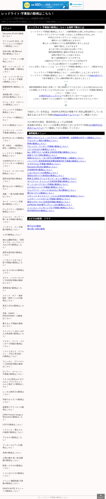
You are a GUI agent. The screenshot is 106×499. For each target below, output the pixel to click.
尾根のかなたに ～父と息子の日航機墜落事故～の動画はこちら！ (55, 158)
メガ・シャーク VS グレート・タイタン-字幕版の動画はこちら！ (13, 79)
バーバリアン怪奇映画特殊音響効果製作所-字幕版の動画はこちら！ (56, 161)
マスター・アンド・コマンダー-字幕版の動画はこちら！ (13, 343)
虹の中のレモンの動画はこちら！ (13, 139)
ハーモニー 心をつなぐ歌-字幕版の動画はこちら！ (13, 262)
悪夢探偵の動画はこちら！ (12, 289)
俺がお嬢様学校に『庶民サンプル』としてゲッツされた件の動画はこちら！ (13, 243)
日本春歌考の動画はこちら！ (39, 170)
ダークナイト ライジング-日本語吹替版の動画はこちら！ (52, 181)
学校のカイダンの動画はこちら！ (13, 400)
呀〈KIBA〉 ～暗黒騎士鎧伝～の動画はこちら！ (13, 146)
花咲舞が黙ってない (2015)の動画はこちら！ (13, 95)
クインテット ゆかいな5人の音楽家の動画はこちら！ (13, 333)
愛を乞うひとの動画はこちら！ (40, 193)
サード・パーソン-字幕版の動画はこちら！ (13, 202)
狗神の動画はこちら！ (37, 143)
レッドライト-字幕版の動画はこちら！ (49, 22)
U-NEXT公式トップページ (50, 96)
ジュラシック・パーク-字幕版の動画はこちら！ (13, 131)
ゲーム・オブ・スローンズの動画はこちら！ (13, 103)
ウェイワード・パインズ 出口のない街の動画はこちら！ (51, 190)
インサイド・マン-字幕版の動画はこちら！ (13, 228)
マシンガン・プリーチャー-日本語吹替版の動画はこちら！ (13, 363)
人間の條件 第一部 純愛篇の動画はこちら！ (13, 459)
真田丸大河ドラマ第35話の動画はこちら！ (45, 175)
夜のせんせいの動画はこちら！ (13, 187)
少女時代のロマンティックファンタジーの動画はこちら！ (13, 163)
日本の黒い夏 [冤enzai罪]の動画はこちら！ (12, 52)
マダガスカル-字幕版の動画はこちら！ (44, 164)
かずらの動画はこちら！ (13, 125)
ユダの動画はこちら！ (12, 234)
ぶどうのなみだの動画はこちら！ (41, 149)
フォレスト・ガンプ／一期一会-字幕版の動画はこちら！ (13, 219)
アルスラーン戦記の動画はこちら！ (42, 140)
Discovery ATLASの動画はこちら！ (21, 22)
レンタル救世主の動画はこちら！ (13, 393)
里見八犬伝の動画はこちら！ (13, 307)
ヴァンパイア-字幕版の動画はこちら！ (13, 111)
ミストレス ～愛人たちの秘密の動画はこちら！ (13, 431)
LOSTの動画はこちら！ (13, 424)
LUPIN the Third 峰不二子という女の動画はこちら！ (49, 205)
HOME (3, 22)
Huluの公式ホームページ (66, 115)
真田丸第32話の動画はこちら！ (12, 253)
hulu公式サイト (96, 75)
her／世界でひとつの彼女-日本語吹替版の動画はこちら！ (52, 152)
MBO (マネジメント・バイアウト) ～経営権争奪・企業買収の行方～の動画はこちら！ (64, 138)
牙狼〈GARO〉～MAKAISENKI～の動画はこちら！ (12, 315)
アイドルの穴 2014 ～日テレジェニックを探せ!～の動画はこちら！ (13, 43)
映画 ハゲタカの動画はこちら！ (12, 466)
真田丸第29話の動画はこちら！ (12, 179)
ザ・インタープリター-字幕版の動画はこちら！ (48, 184)
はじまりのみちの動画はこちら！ (13, 271)
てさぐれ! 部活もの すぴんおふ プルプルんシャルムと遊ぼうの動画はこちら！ (13, 383)
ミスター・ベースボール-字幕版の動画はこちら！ (49, 199)
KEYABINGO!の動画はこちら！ (41, 210)
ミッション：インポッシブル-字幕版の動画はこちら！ (50, 208)
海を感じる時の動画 (36, 229)
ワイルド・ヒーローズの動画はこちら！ (13, 172)
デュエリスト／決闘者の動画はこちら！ (13, 210)
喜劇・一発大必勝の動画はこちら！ (13, 195)
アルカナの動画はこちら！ (12, 438)
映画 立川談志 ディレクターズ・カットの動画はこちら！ (52, 178)
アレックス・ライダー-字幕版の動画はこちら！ (48, 146)
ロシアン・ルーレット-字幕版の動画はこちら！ (13, 372)
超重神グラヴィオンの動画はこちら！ (13, 408)
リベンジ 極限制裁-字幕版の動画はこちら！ (13, 482)
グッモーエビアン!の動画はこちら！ (12, 446)
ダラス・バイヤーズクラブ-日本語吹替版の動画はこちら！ (13, 280)
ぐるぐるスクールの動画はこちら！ (42, 173)
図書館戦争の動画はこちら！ (13, 88)
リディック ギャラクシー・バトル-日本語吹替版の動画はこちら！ (56, 196)
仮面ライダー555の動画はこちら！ (42, 155)
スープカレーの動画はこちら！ (13, 118)
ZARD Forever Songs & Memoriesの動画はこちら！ (13, 417)
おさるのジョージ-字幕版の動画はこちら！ (46, 187)
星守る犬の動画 (34, 226)
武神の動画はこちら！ (12, 453)
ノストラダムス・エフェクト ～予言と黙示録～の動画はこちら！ (13, 353)
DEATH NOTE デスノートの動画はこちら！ (13, 489)
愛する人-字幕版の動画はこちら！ (13, 324)
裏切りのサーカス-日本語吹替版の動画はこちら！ (49, 202)
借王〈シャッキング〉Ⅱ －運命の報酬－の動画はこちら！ (13, 69)
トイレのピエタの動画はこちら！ (13, 474)
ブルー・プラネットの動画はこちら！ (13, 60)
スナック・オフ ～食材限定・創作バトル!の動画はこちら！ (12, 298)
